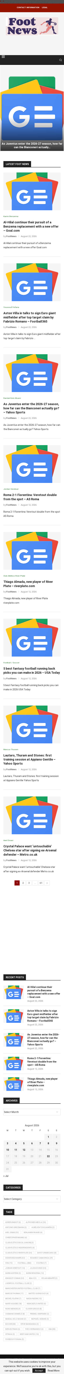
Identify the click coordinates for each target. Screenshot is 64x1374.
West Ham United (29, 1334)
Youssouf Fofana (14, 1339)
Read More (54, 1370)
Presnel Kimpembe (39, 1314)
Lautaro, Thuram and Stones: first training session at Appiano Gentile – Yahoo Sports (29, 759)
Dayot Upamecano (46, 1253)
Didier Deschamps (15, 1258)
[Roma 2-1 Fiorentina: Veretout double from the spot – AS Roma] (32, 464)
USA (51, 1329)
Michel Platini (13, 1299)
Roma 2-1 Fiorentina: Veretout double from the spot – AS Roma (41, 1061)
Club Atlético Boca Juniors (19, 1243)
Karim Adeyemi (13, 1273)
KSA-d (33, 1278)
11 (15, 1149)
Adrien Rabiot (13, 1222)
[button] (5, 108)
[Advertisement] (33, 44)
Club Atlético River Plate (18, 1253)
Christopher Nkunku (16, 1238)
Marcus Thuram (14, 1293)
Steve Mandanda (30, 1324)
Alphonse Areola (36, 1222)
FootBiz (41, 1263)
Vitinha (10, 1334)
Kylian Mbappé (49, 1278)
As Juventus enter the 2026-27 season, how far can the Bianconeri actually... (32, 145)
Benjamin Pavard (33, 1232)
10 (7, 1149)
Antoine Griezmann (16, 1227)
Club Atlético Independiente (20, 1248)
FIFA (9, 1263)
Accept (39, 1370)
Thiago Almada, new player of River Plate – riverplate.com (42, 1082)
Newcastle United (36, 1304)
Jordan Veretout (15, 1268)
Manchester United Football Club (22, 1288)
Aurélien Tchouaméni (43, 1227)
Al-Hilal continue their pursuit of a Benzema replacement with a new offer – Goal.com (31, 226)
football (24, 1263)
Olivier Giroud (34, 1309)
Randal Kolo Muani (15, 1319)
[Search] (60, 60)
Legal (44, 7)
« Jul (5, 1176)
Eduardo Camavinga (41, 1258)
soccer (10, 1324)
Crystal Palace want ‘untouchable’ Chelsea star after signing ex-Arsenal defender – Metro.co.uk (29, 850)
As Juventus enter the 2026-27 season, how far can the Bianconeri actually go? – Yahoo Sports (31, 408)
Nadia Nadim (34, 1299)
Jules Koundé (38, 1268)
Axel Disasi (12, 1232)
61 (41, 883)
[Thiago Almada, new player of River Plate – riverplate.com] (32, 551)
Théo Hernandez (34, 1329)
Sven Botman (12, 1329)
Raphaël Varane (40, 1319)
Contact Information (28, 7)
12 (24, 1149)
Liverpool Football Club (18, 1283)
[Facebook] (52, 60)
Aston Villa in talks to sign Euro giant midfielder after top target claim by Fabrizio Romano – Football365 (29, 317)
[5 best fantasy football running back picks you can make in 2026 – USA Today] (32, 638)
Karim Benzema (35, 1273)
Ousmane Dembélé (15, 1314)
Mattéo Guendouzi (39, 1293)
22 (48, 1156)
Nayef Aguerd (13, 1304)
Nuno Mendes (13, 1309)
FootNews (11, 236)
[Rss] (56, 60)
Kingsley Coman (14, 1278)
